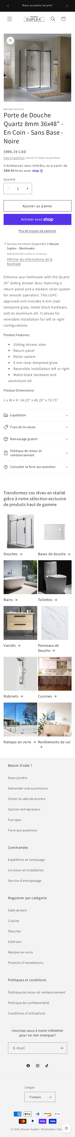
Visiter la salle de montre (26, 799)
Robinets (11, 696)
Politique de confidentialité (28, 1003)
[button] (9, 19)
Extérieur (15, 941)
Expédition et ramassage (26, 859)
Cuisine (13, 920)
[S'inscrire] (61, 1048)
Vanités (10, 645)
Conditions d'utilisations (26, 1013)
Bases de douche (52, 553)
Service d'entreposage (24, 880)
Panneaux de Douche (48, 648)
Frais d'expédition (14, 157)
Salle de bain (17, 910)
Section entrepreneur (24, 809)
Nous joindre (17, 778)
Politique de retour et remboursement (37, 992)
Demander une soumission (28, 788)
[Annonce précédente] (8, 5)
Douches (11, 553)
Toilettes (45, 599)
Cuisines (45, 696)
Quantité (10, 179)
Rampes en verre (17, 741)
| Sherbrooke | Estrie (51, 1129)
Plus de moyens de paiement (37, 231)
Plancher (14, 931)
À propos (14, 819)
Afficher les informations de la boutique (29, 261)
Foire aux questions (22, 830)
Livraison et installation (26, 870)
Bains (8, 599)
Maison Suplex (30, 1129)
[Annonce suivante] (67, 5)
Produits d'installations (25, 962)
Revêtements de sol (54, 741)
